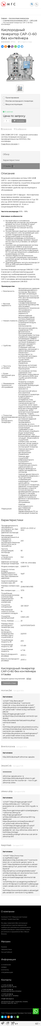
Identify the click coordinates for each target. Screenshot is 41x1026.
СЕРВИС (4, 967)
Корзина (4, 947)
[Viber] (12, 46)
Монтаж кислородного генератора (19, 101)
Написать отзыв (9, 683)
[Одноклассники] (5, 46)
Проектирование (12, 98)
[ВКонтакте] (2, 46)
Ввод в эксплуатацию (14, 104)
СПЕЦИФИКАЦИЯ (7, 972)
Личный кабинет (6, 952)
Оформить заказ (6, 949)
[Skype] (18, 46)
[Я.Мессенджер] (2, 1017)
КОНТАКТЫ (5, 970)
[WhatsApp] (15, 46)
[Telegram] (22, 46)
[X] (9, 46)
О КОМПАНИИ (6, 965)
